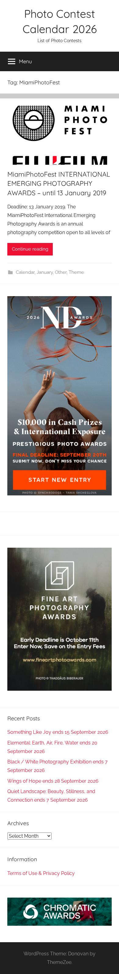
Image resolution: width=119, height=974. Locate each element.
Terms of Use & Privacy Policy (41, 873)
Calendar (25, 272)
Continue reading (30, 249)
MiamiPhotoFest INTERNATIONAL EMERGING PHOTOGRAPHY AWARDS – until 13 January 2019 (58, 183)
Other (61, 272)
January (45, 272)
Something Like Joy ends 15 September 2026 (57, 732)
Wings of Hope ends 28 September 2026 (53, 781)
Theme (76, 272)
